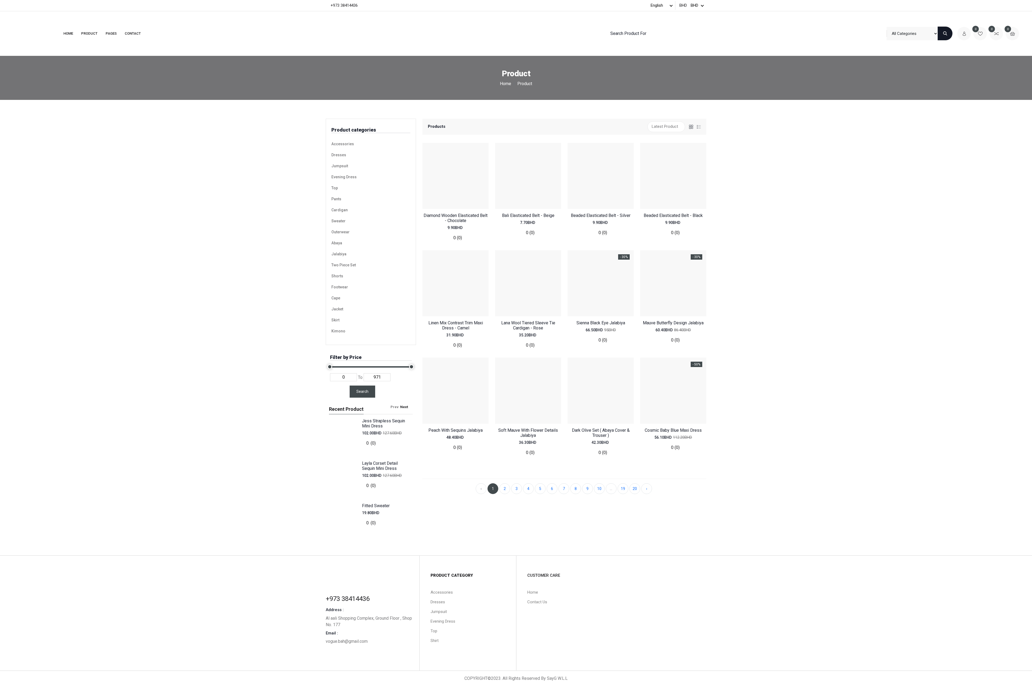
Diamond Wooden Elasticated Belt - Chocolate (456, 218)
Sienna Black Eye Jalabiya (600, 322)
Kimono (338, 331)
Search (362, 391)
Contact (133, 33)
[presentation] (397, 407)
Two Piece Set (343, 265)
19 (623, 489)
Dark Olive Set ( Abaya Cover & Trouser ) (601, 433)
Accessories (342, 144)
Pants (336, 199)
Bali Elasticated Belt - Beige (528, 215)
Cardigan (339, 210)
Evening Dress (344, 177)
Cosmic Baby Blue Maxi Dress (673, 430)
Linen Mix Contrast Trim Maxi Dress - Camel (455, 325)
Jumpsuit (339, 166)
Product (89, 33)
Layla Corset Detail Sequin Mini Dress (380, 466)
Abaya (336, 243)
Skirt (335, 320)
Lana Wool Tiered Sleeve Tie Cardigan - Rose (528, 325)
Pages (111, 33)
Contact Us (537, 602)
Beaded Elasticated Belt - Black (673, 215)
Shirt (435, 640)
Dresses (338, 155)
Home (68, 33)
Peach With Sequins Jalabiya (455, 430)
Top (334, 188)
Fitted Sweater (376, 505)
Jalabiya (338, 254)
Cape (335, 298)
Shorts (337, 276)
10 (599, 489)
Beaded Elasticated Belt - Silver (600, 215)
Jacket (337, 309)
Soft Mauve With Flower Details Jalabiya (528, 433)
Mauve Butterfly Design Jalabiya (673, 322)
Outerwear (340, 232)
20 (635, 489)
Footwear (339, 287)
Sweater (338, 221)
